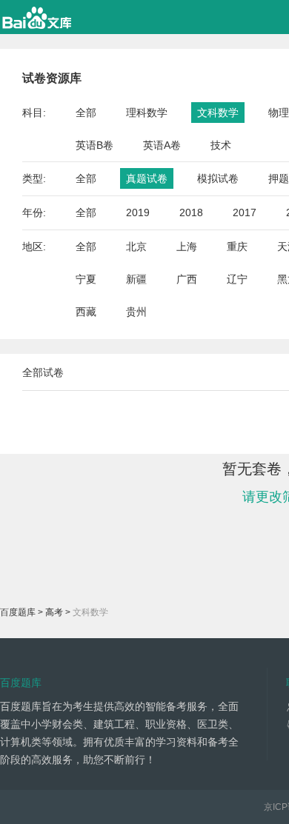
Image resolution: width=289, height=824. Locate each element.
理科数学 (146, 112)
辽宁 (237, 279)
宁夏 (86, 279)
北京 (136, 246)
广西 (186, 279)
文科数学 (218, 112)
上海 (186, 246)
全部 (86, 112)
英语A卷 (162, 145)
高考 (54, 612)
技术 (220, 145)
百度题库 (18, 612)
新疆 (136, 279)
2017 (244, 212)
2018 (191, 212)
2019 (138, 212)
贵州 (136, 312)
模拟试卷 (218, 178)
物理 (278, 112)
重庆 (237, 246)
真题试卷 (146, 178)
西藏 (86, 312)
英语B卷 (94, 145)
